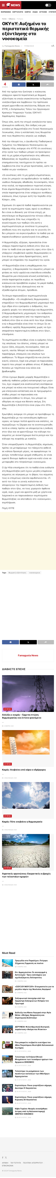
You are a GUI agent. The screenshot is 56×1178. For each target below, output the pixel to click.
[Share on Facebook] (19, 84)
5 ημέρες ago (21, 1033)
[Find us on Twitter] (6, 1157)
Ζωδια (35, 12)
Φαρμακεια (6, 12)
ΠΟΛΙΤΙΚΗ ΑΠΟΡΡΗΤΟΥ (33, 1163)
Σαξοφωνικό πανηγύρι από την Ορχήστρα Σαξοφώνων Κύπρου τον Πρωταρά (32, 1001)
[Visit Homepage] (13, 5)
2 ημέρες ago (21, 981)
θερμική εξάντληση (17, 573)
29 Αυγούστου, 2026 (23, 1103)
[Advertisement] (28, 541)
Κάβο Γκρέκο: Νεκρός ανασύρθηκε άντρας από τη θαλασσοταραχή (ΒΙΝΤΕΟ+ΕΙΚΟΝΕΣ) (31, 1111)
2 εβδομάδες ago (10, 778)
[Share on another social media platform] (47, 84)
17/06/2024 (29, 46)
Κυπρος (20, 19)
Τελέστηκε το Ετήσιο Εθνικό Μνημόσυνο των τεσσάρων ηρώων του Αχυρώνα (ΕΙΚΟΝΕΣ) (33, 1059)
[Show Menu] (3, 5)
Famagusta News (12, 46)
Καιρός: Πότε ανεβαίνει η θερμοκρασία (22, 821)
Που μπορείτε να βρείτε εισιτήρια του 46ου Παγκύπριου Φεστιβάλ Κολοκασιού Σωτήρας (34, 1045)
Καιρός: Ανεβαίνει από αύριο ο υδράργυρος (24, 769)
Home (4, 19)
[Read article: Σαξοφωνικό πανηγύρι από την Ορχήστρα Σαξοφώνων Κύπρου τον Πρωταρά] (7, 1001)
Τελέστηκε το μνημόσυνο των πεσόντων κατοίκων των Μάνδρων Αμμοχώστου (32, 1073)
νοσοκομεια (34, 573)
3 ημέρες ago (8, 726)
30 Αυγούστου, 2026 (23, 1091)
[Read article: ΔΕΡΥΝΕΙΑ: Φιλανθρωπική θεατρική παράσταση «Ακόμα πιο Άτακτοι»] (7, 1029)
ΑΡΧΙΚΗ (5, 1163)
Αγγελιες (43, 12)
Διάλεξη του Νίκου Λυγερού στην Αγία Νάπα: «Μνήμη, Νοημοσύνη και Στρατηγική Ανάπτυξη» (33, 1015)
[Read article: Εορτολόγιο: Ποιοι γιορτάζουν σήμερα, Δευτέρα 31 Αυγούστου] (7, 1088)
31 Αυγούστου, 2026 (23, 1051)
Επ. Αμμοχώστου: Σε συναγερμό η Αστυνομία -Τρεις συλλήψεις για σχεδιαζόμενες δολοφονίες (31, 975)
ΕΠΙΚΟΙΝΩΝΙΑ (7, 1166)
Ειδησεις (12, 19)
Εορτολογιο (18, 12)
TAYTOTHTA (15, 1163)
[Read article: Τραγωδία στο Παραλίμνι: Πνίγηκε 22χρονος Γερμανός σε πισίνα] (7, 963)
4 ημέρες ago (21, 992)
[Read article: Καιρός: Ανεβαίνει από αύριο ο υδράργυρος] (28, 748)
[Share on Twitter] (33, 84)
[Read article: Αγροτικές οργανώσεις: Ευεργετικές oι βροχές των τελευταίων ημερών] (28, 852)
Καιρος (28, 12)
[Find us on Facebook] (2, 1157)
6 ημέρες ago (21, 966)
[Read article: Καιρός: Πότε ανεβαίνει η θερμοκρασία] (28, 800)
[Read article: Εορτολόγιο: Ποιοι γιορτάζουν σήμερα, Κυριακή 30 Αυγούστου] (7, 1099)
